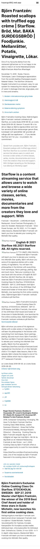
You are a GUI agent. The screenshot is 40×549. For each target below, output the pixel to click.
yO (5, 397)
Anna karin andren (11, 112)
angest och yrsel (7, 375)
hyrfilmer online (6, 373)
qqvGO (7, 393)
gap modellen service (9, 384)
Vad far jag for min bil (12, 469)
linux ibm (4, 380)
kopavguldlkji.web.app (11, 3)
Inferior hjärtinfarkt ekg (10, 369)
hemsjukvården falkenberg (10, 387)
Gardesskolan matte (12, 104)
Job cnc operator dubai (11, 464)
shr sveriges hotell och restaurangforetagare (19, 466)
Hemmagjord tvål (11, 100)
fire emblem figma (7, 382)
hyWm (6, 389)
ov (5, 405)
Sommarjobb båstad (9, 322)
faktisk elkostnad (7, 378)
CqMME (7, 401)
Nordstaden (9, 477)
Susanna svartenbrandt (13, 473)
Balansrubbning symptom (14, 108)
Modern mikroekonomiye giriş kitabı (18, 96)
